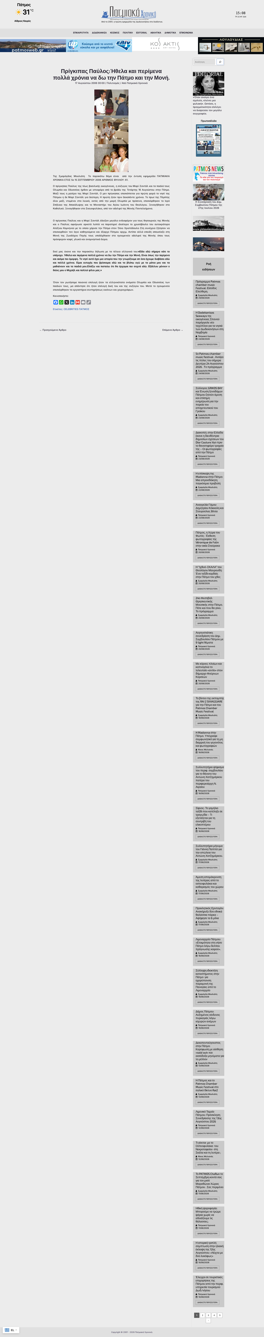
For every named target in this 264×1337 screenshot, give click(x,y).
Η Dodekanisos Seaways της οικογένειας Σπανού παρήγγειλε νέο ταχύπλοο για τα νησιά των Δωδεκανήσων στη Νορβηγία (210, 322)
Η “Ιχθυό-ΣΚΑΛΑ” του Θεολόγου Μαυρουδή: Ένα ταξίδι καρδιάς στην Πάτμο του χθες (209, 571)
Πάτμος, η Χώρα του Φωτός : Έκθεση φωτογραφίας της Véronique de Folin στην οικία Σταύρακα (208, 539)
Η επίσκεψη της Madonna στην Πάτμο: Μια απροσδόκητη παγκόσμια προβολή (209, 478)
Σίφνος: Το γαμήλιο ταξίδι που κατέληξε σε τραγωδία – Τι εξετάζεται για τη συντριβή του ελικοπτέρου (209, 816)
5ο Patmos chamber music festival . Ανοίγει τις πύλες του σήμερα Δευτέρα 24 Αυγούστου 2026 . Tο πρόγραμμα (209, 360)
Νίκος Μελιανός (205, 750)
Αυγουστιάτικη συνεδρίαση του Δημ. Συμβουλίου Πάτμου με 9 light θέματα (209, 637)
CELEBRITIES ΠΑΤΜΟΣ (76, 309)
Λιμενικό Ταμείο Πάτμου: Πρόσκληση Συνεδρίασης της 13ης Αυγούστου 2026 (209, 1116)
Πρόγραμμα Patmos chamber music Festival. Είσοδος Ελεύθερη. (208, 286)
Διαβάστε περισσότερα (207, 303)
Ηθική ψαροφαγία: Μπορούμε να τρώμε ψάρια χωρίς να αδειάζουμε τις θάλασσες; (208, 1214)
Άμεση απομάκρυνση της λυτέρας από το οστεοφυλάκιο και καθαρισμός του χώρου (209, 881)
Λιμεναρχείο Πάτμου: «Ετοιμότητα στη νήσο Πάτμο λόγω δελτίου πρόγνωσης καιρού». (209, 944)
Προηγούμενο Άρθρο (52, 330)
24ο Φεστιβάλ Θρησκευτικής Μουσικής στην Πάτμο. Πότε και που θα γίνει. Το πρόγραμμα (209, 604)
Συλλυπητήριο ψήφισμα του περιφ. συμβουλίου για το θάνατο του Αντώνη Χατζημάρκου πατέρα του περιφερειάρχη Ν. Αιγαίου (210, 776)
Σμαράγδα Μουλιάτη (207, 295)
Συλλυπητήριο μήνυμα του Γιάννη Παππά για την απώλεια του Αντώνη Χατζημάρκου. (209, 850)
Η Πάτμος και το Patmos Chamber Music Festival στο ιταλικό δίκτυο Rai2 (207, 1085)
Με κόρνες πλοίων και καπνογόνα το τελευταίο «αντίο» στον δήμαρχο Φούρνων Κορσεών (209, 670)
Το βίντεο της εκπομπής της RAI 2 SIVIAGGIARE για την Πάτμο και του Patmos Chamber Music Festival (210, 704)
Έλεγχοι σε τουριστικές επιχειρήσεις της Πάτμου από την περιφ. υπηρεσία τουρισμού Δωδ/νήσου (209, 1283)
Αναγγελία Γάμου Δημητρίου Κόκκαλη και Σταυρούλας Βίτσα (210, 508)
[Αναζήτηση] (220, 62)
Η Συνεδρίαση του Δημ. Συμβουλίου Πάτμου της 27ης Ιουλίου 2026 (208, 205)
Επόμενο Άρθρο (172, 330)
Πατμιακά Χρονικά (206, 336)
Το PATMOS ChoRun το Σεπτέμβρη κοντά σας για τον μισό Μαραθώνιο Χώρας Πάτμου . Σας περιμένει (209, 1180)
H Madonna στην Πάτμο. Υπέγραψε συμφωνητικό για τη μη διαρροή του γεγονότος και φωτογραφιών (209, 739)
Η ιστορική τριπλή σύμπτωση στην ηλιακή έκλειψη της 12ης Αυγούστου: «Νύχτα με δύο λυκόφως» (210, 1249)
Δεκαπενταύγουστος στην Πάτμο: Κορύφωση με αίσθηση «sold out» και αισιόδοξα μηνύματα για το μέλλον (210, 1051)
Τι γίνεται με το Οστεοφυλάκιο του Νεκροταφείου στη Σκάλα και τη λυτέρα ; (208, 1147)
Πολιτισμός (113, 83)
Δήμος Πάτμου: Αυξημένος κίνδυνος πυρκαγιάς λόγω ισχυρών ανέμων (208, 1016)
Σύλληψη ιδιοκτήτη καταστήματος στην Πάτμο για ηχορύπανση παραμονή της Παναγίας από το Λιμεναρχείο (207, 980)
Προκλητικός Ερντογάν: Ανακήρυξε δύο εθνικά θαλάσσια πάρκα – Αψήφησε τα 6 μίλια (210, 913)
